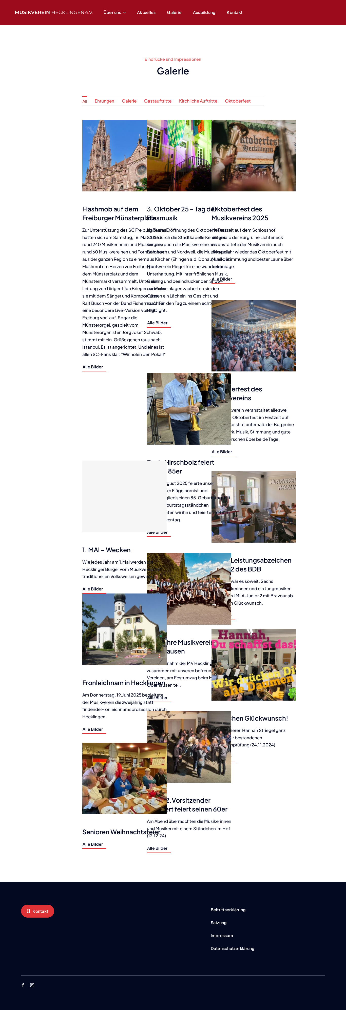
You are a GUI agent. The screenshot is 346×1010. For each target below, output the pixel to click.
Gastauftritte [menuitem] (157, 101)
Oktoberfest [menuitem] (238, 101)
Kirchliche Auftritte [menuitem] (198, 101)
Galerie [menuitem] (129, 101)
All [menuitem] (84, 101)
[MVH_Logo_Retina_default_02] (54, 12)
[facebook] (23, 985)
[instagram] (32, 985)
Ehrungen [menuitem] (104, 101)
